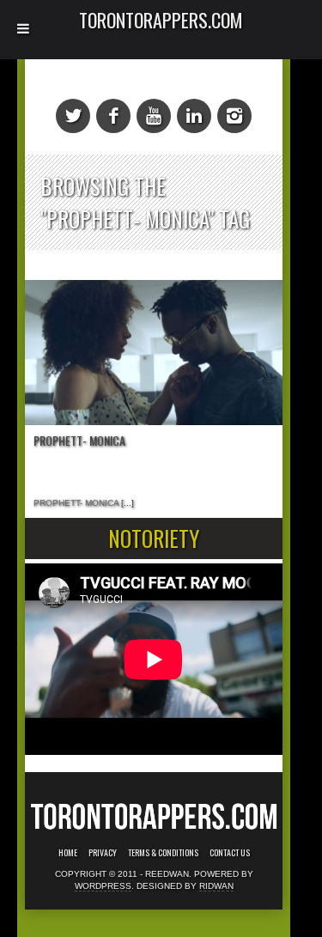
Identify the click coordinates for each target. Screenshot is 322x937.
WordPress (103, 886)
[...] (126, 503)
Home (67, 853)
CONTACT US (230, 853)
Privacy (102, 853)
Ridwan (216, 886)
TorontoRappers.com (161, 19)
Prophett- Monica (79, 440)
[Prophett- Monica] (154, 352)
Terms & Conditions (163, 853)
